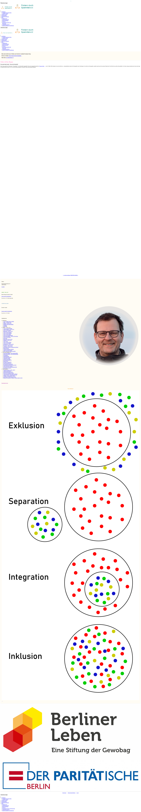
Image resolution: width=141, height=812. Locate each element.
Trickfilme (5, 325)
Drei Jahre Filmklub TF (7, 360)
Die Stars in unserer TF (7, 362)
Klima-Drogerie (6, 348)
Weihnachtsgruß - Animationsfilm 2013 (10, 374)
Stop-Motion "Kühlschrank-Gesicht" (9, 376)
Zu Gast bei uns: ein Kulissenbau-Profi (10, 367)
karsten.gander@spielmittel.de (7, 311)
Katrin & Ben (5, 361)
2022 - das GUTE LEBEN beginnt (9, 351)
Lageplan (3, 286)
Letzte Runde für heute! (7, 357)
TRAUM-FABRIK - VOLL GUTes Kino (10, 336)
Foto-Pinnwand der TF (7, 363)
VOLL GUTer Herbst (7, 330)
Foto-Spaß (5, 326)
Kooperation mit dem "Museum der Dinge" (10, 347)
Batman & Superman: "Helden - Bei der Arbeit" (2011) (12, 377)
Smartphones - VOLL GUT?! (8, 344)
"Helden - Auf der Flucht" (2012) (9, 375)
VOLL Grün (5, 341)
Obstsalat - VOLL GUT (7, 340)
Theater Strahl (41, 66)
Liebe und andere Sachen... (8, 366)
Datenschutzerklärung (71, 792)
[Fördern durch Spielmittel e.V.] (17, 8)
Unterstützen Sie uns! (5, 383)
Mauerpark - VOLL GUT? (8, 331)
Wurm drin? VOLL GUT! (7, 339)
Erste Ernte (5, 338)
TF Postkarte (5, 355)
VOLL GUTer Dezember (7, 328)
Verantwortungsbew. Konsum (8, 349)
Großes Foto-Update (6, 359)
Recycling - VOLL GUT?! (8, 345)
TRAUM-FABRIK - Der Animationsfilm (10, 353)
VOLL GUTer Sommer (7, 332)
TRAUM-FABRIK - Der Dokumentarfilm (10, 354)
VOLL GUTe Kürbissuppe (8, 335)
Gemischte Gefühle (6, 358)
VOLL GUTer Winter (7, 334)
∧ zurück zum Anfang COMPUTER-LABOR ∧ (70, 275)
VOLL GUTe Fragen (7, 343)
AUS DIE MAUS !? (10, 57)
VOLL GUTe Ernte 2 (7, 337)
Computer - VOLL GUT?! (8, 346)
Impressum (64, 792)
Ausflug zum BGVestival (7, 350)
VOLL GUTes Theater (7, 342)
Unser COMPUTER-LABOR (8, 321)
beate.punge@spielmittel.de (6, 296)
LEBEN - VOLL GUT (7, 323)
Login (78, 792)
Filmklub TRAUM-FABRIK (8, 324)
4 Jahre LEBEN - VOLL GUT (8, 329)
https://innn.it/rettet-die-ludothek (15, 55)
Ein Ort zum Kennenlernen (8, 364)
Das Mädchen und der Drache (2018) (9, 365)
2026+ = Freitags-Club (7, 322)
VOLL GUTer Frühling (7, 333)
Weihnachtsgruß (6, 356)
